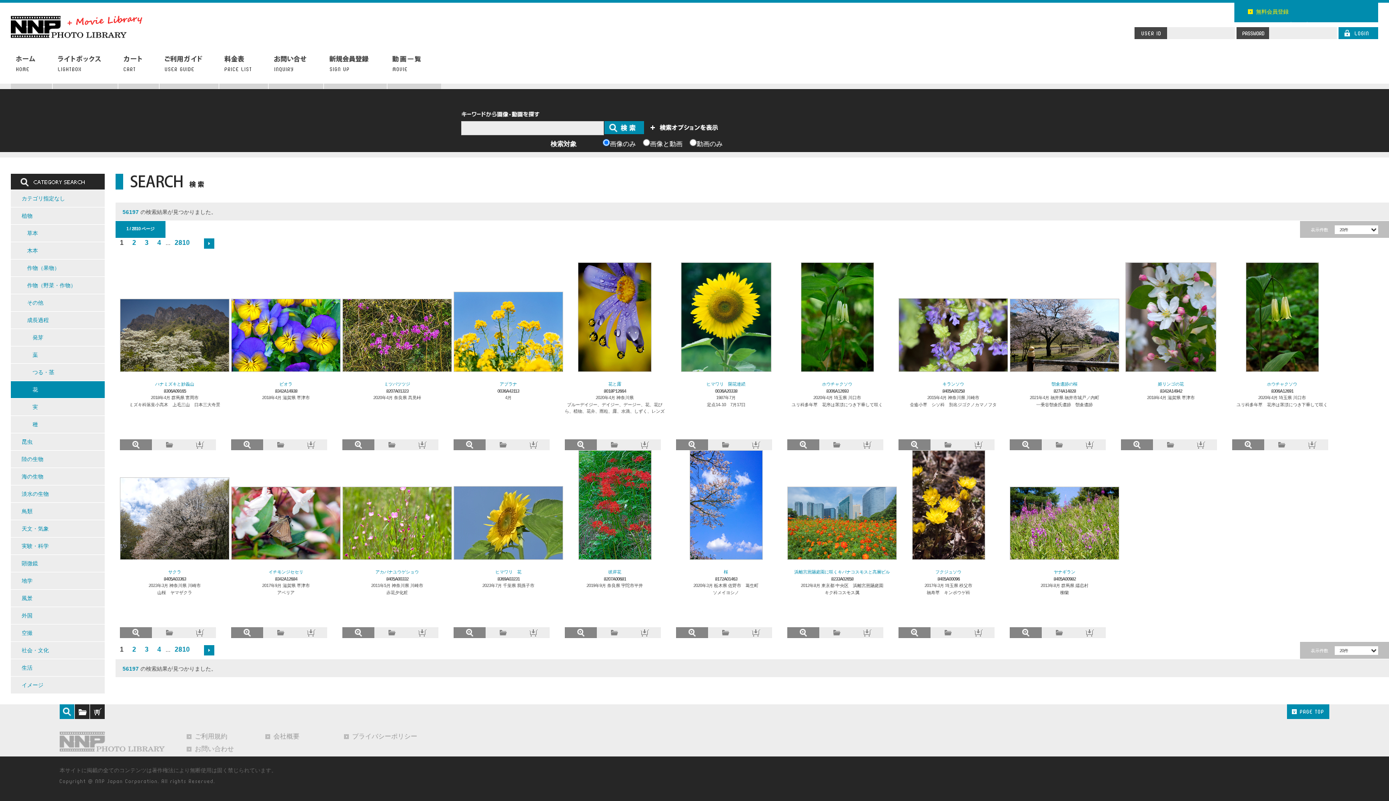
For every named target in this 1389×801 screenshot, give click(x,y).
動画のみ (710, 144)
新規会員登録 (355, 69)
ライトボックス (85, 69)
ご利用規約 (211, 736)
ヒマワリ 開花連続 (726, 384)
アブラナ (508, 384)
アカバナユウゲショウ (397, 572)
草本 (32, 233)
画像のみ (623, 144)
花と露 (614, 384)
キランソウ (953, 384)
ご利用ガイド (189, 69)
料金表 (244, 69)
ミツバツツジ (397, 384)
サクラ (174, 572)
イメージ (32, 685)
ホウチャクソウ (837, 384)
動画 (414, 69)
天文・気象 (35, 529)
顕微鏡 (30, 563)
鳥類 (27, 511)
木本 (32, 251)
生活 (27, 668)
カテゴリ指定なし (43, 198)
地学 (27, 581)
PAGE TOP (1308, 711)
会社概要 (286, 736)
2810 (182, 243)
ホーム (32, 69)
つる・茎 (43, 372)
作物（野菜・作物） (51, 285)
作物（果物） (43, 268)
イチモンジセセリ (286, 572)
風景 (27, 598)
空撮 (27, 633)
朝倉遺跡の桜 (1065, 384)
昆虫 (27, 442)
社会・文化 (35, 650)
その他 (35, 303)
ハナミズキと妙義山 (174, 384)
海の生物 (32, 477)
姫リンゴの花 (1171, 384)
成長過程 (38, 320)
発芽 (38, 337)
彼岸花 (614, 572)
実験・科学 (35, 546)
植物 (27, 216)
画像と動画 (666, 144)
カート (139, 69)
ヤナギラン (1064, 572)
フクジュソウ (948, 572)
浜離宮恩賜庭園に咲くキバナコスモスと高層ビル (842, 572)
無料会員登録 (1272, 12)
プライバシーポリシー (384, 736)
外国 (27, 616)
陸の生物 (32, 459)
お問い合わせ (296, 69)
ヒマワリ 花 (508, 572)
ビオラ (285, 384)
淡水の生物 (35, 494)
